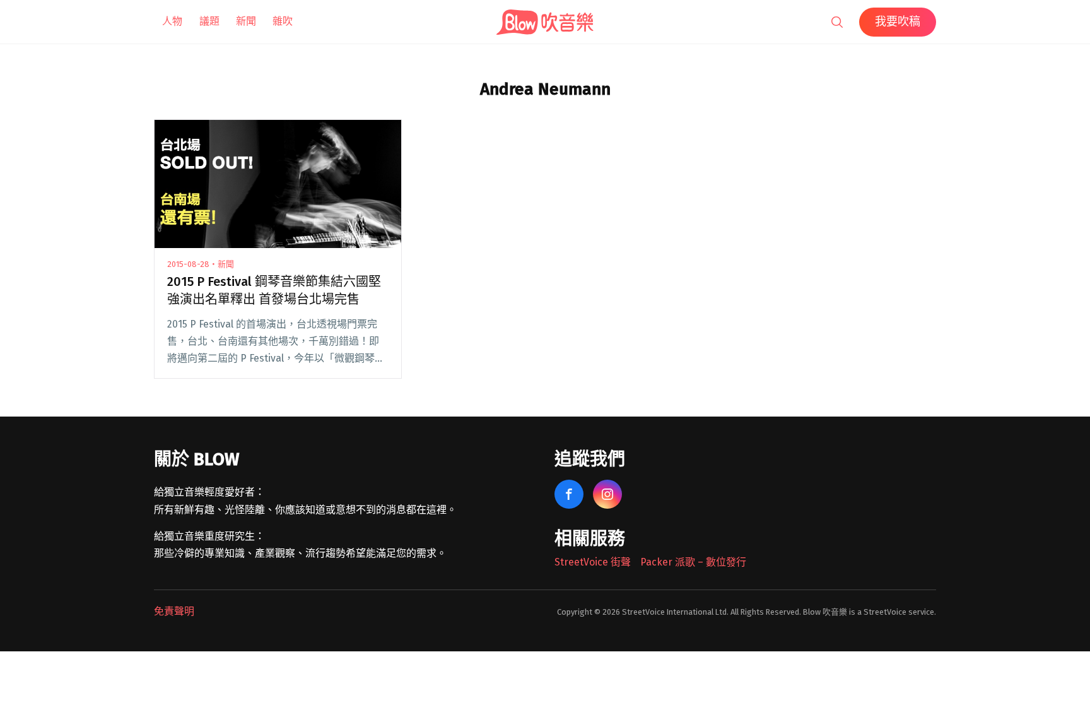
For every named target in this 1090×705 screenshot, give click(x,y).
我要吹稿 (897, 21)
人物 (172, 21)
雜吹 (282, 21)
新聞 (246, 21)
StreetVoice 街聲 (592, 562)
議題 (209, 21)
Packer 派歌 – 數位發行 (693, 562)
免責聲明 (174, 611)
